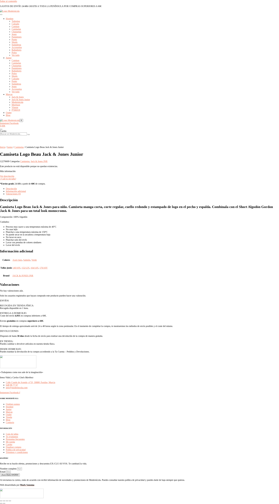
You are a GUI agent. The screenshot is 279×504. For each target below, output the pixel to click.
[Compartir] (7, 500)
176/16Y (44, 268)
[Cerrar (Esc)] (10, 500)
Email (3, 471)
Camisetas (19, 147)
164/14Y (34, 268)
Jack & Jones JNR (39, 161)
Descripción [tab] (11, 188)
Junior (8, 58)
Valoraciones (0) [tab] (13, 194)
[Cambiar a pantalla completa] (4, 500)
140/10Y (16, 268)
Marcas (9, 94)
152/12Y (25, 268)
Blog (8, 115)
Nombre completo (8, 468)
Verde (34, 260)
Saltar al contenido (8, 1)
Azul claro (17, 260)
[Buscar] (28, 134)
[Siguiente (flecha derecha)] (4, 503)
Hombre (9, 18)
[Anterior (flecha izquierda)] (1, 503)
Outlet (8, 112)
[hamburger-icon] (1, 14)
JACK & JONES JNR (22, 275)
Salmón (26, 260)
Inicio (2, 147)
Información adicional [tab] (16, 191)
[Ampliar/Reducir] (1, 500)
